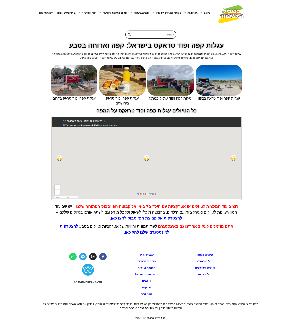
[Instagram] (93, 256)
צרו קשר (146, 287)
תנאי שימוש (146, 254)
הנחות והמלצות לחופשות (115, 13)
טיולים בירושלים (205, 267)
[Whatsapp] (73, 256)
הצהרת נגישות (146, 267)
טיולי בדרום (205, 274)
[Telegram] (83, 256)
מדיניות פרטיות (146, 261)
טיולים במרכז (205, 261)
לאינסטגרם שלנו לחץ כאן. (146, 232)
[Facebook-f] (103, 256)
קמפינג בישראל (141, 13)
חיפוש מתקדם (46, 13)
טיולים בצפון (205, 254)
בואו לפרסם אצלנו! (66, 13)
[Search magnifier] (129, 34)
